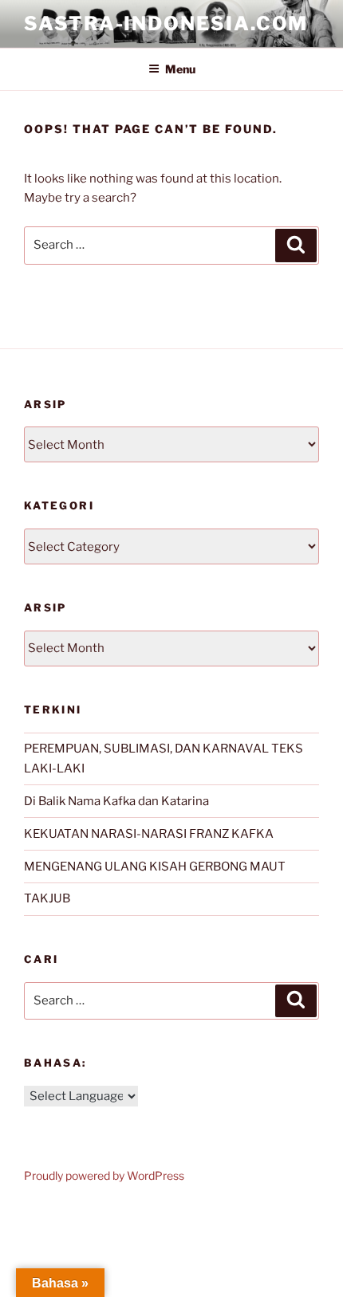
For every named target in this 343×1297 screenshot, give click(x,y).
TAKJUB (47, 898)
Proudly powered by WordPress (104, 1175)
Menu (180, 69)
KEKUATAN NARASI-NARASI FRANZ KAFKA (149, 834)
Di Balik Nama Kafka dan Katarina (116, 801)
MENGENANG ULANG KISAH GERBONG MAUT (155, 866)
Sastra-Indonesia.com (166, 23)
